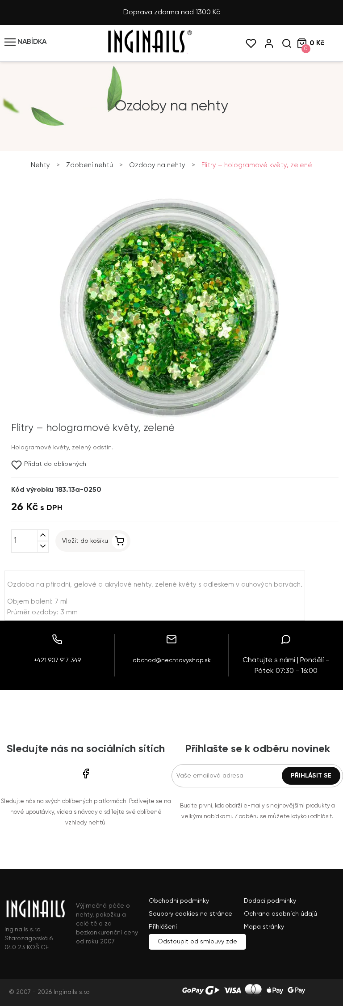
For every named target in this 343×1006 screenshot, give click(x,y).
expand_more (43, 546)
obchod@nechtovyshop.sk (172, 660)
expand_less (43, 535)
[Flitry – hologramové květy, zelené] (169, 417)
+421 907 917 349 (57, 660)
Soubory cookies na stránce (190, 914)
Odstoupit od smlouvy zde (197, 941)
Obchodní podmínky (179, 901)
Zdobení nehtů (89, 165)
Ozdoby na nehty (157, 165)
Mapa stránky (264, 927)
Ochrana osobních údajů (280, 914)
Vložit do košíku (85, 541)
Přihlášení (163, 927)
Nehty (40, 165)
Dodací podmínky (270, 901)
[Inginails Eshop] (149, 52)
